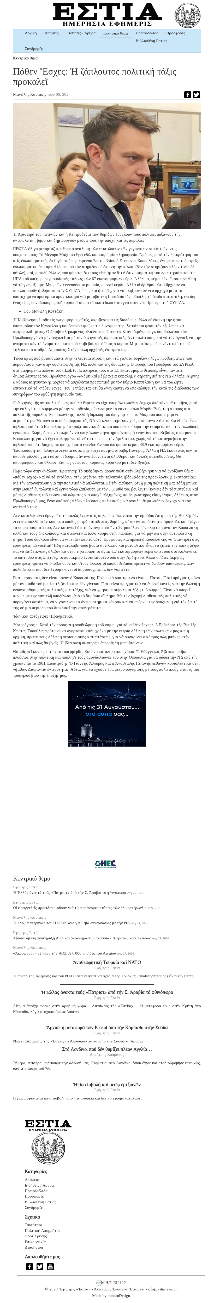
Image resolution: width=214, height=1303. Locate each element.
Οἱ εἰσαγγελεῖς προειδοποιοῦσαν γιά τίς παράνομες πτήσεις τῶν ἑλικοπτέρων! (78, 908)
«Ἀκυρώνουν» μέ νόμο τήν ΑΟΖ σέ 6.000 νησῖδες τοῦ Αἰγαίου (64, 953)
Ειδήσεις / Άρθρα (81, 33)
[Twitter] (196, 94)
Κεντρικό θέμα (115, 33)
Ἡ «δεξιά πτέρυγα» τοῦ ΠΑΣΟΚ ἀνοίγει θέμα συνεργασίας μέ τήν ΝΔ (71, 923)
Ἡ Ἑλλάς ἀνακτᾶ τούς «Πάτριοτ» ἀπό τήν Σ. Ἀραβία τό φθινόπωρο (69, 892)
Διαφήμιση (34, 1247)
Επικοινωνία (35, 1242)
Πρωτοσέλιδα (147, 33)
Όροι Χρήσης (36, 1236)
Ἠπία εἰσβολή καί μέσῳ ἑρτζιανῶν (107, 1084)
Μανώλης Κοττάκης (29, 94)
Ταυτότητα (33, 1225)
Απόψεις (52, 33)
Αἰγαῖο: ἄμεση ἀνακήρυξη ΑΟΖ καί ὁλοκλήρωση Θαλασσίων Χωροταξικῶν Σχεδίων (82, 938)
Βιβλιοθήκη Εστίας (151, 41)
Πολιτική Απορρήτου (42, 1230)
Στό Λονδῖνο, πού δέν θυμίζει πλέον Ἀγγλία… (107, 1049)
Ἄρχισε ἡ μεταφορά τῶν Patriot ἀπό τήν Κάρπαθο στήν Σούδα (107, 1027)
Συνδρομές (34, 49)
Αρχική (31, 33)
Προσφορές (175, 33)
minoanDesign (119, 1296)
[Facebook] (187, 94)
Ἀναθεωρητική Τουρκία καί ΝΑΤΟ (107, 962)
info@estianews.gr (162, 1289)
